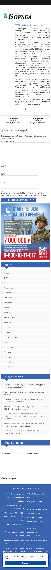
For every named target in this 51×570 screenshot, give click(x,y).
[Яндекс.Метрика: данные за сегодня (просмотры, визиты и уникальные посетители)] (8, 478)
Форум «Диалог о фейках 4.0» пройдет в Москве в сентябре (24, 393)
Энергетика (8, 367)
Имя (3, 166)
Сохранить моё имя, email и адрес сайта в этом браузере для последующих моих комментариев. (24, 194)
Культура (7, 293)
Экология (7, 357)
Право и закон (21, 25)
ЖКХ (5, 283)
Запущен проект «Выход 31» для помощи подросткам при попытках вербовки (25, 385)
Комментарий (7, 141)
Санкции (7, 332)
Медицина (8, 298)
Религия (7, 327)
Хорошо (25, 563)
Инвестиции (8, 288)
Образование (9, 302)
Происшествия (9, 322)
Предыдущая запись (13, 120)
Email (3, 174)
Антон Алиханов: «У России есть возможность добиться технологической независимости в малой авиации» (25, 416)
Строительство (10, 347)
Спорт (6, 342)
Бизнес (6, 273)
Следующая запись (38, 120)
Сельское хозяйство (12, 337)
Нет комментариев (37, 25)
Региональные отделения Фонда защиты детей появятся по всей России (23, 400)
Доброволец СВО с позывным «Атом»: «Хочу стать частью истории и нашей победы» (24, 424)
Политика (7, 312)
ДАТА (6, 278)
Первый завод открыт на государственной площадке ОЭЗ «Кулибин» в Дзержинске (25, 407)
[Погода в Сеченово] (20, 451)
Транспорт (8, 352)
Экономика (8, 362)
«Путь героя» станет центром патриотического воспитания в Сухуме (23, 432)
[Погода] (5, 453)
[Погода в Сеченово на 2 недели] (32, 453)
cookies (21, 556)
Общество (8, 307)
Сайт (3, 182)
